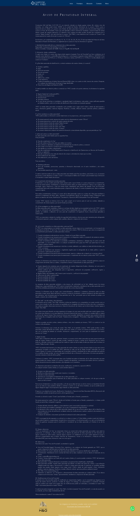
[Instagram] (136, 260)
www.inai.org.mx (66, 438)
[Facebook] (136, 256)
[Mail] (132, 508)
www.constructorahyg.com (51, 471)
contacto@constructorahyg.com (59, 56)
